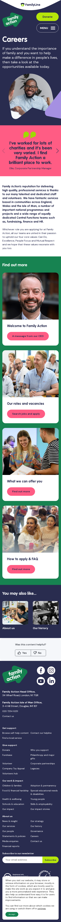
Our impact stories (40, 809)
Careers (34, 836)
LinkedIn (51, 681)
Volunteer (7, 763)
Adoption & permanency (43, 785)
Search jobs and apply (26, 413)
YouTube (41, 681)
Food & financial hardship (15, 790)
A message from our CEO (28, 336)
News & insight (10, 821)
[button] (57, 150)
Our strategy (37, 821)
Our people (8, 831)
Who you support (39, 750)
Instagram (51, 670)
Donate (48, 17)
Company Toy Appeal (13, 768)
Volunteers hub (10, 773)
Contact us (8, 716)
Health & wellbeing (11, 799)
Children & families (12, 785)
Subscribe (50, 860)
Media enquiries (10, 841)
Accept (12, 914)
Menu (44, 28)
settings (42, 908)
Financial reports (10, 846)
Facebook (41, 670)
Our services (8, 826)
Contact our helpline (41, 733)
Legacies (34, 768)
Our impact (8, 809)
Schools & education (13, 804)
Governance (36, 831)
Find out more (21, 491)
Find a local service (12, 738)
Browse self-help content (15, 733)
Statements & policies (13, 836)
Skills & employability (41, 804)
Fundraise (7, 755)
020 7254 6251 (10, 711)
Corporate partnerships (42, 763)
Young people (37, 799)
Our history (36, 826)
